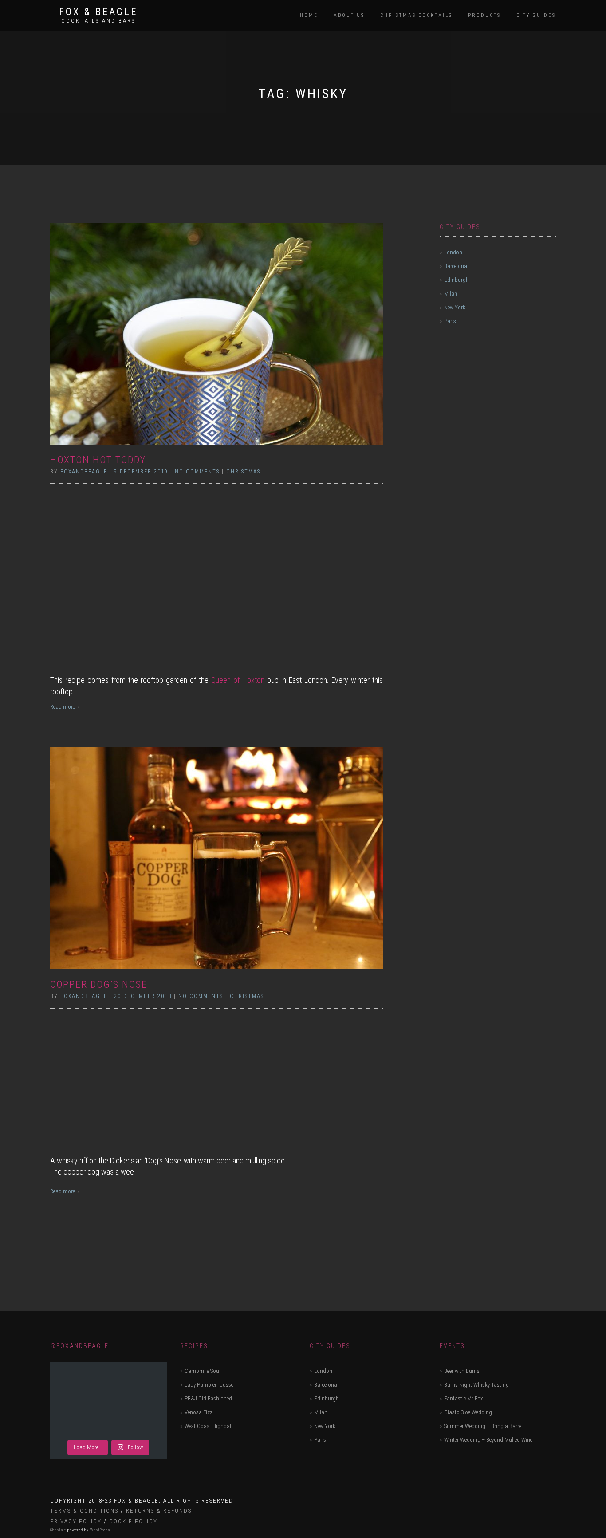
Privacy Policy (76, 1521)
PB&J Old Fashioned (208, 1398)
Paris (450, 321)
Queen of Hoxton (237, 680)
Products (484, 15)
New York (454, 307)
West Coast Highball (208, 1426)
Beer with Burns (462, 1371)
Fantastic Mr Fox (463, 1398)
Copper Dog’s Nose (98, 984)
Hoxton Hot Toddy (98, 459)
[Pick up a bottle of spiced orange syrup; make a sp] (108, 1399)
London (453, 252)
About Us (349, 15)
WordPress (99, 1530)
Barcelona (455, 266)
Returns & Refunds (159, 1510)
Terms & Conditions (84, 1510)
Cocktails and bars (98, 21)
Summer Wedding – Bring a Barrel (483, 1426)
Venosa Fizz (198, 1412)
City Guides (536, 15)
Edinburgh (456, 279)
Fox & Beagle (98, 12)
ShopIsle (58, 1530)
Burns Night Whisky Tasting (476, 1384)
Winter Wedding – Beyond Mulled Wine (488, 1439)
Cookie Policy (133, 1521)
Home (309, 15)
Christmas (243, 472)
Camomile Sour (203, 1371)
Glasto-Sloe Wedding (468, 1412)
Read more (62, 706)
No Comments (197, 472)
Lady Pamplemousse (209, 1384)
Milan (450, 293)
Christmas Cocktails (416, 15)
